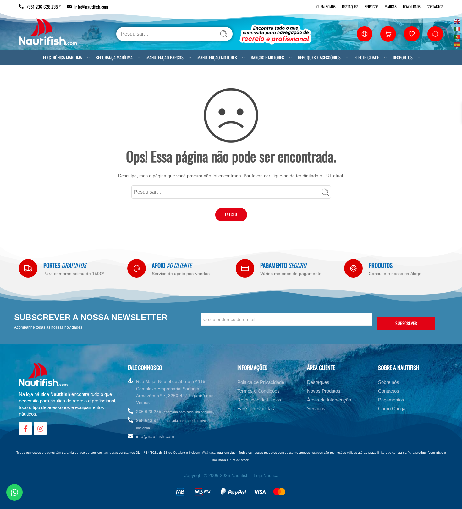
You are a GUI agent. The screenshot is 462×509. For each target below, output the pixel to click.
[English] (457, 21)
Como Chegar (392, 409)
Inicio (231, 214)
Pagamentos (391, 401)
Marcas (391, 6)
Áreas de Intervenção (329, 401)
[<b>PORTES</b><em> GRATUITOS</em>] (28, 268)
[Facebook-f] (25, 429)
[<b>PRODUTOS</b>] (353, 268)
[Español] (457, 44)
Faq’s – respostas (255, 409)
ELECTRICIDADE (367, 57)
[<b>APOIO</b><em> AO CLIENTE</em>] (136, 268)
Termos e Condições (258, 392)
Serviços (371, 6)
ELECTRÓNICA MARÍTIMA (62, 57)
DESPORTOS (403, 57)
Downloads (412, 6)
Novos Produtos (323, 392)
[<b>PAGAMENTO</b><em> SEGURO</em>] (245, 268)
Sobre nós (388, 383)
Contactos (435, 6)
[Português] (457, 36)
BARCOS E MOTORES (267, 57)
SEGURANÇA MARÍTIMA (114, 57)
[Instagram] (40, 429)
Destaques (350, 6)
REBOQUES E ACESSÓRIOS (319, 57)
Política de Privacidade (260, 383)
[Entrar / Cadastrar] (364, 34)
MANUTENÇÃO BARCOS (165, 57)
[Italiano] (457, 28)
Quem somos (326, 6)
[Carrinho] (388, 34)
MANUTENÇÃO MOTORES (217, 57)
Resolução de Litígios (259, 401)
